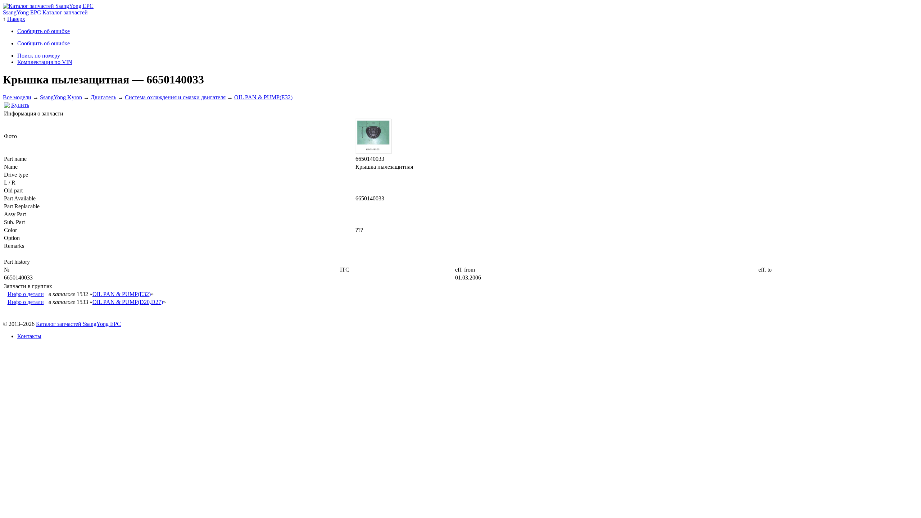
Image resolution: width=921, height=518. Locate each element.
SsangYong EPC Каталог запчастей (45, 12)
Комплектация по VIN (44, 62)
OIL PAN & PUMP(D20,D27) (127, 302)
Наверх (16, 19)
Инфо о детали (26, 294)
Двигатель (103, 97)
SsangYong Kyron (61, 97)
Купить (20, 105)
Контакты (29, 336)
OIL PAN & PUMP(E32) (263, 97)
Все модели (17, 97)
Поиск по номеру (38, 56)
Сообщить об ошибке (43, 31)
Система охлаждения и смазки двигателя (175, 97)
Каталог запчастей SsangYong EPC (78, 324)
